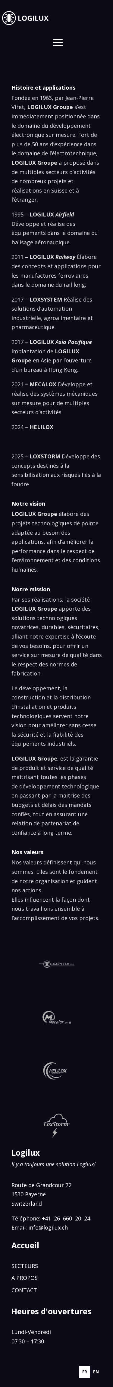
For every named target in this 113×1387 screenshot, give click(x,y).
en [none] (96, 1372)
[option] (96, 1372)
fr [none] (84, 1372)
